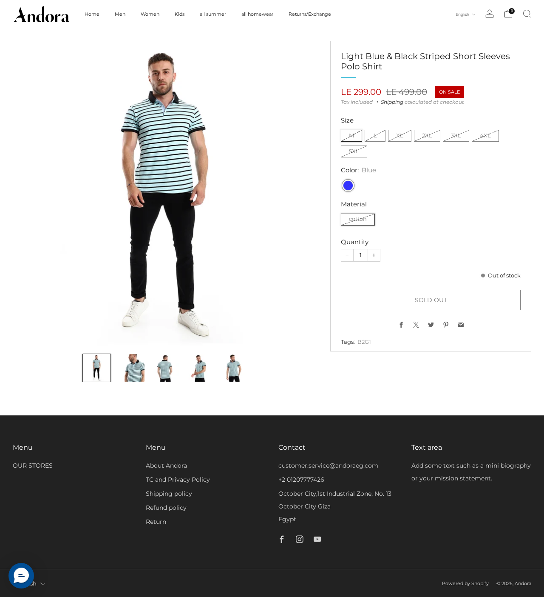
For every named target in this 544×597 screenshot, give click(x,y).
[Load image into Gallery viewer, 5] (233, 368)
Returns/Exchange (310, 14)
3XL (456, 135)
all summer (213, 14)
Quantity (354, 242)
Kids (179, 14)
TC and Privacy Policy (178, 479)
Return (156, 522)
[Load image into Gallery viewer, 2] (131, 368)
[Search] (527, 13)
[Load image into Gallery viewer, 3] (165, 368)
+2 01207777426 (301, 479)
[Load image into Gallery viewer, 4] (199, 368)
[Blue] (348, 185)
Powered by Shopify (465, 583)
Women (150, 14)
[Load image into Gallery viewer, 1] (96, 368)
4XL (485, 135)
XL (399, 135)
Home (92, 14)
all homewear (257, 14)
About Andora (166, 465)
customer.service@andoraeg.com (328, 465)
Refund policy (166, 507)
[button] (21, 575)
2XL (427, 135)
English (463, 14)
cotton (358, 219)
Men (120, 14)
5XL (354, 151)
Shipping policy (169, 493)
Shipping (392, 102)
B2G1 (364, 342)
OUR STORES (33, 465)
